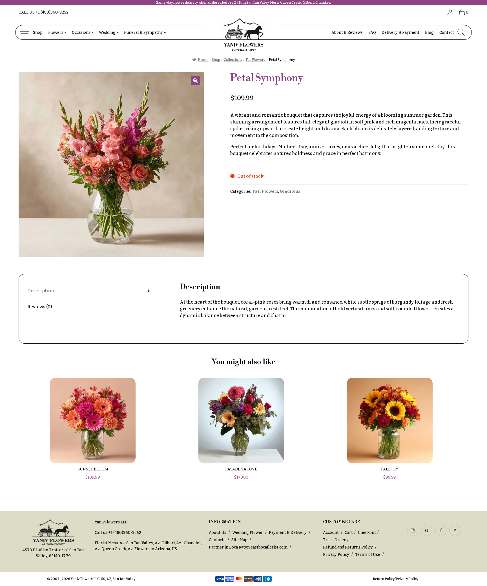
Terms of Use (368, 554)
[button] (195, 80)
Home (203, 60)
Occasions (81, 32)
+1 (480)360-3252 (124, 532)
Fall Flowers (255, 60)
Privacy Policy (336, 554)
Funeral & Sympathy (143, 32)
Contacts (217, 540)
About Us (217, 532)
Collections (233, 60)
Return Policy (384, 579)
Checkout (367, 532)
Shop (38, 32)
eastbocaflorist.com (269, 547)
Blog (429, 32)
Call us (43, 12)
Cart (349, 532)
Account (331, 532)
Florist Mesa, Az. (110, 543)
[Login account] (448, 12)
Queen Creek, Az (117, 549)
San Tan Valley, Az (143, 543)
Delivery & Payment (400, 32)
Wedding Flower (247, 532)
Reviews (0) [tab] (39, 306)
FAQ (372, 32)
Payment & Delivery (288, 532)
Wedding (107, 32)
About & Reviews (347, 32)
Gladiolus (290, 191)
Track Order (334, 540)
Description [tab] (40, 290)
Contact (446, 32)
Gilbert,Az (171, 543)
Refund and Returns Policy (348, 547)
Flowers (55, 32)
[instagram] (412, 530)
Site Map (239, 540)
